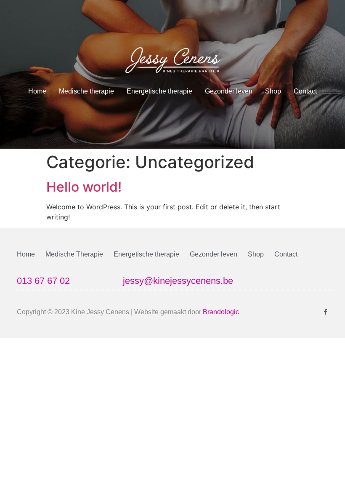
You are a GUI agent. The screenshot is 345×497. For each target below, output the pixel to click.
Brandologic (221, 311)
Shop (273, 91)
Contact (305, 91)
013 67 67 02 (43, 280)
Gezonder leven (228, 91)
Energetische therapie (159, 91)
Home (37, 91)
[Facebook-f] (325, 312)
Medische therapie (86, 91)
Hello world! (84, 187)
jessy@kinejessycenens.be (178, 280)
